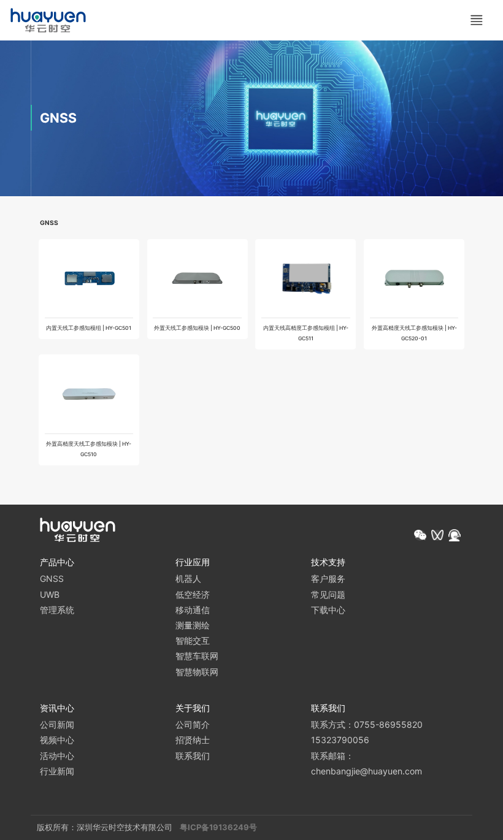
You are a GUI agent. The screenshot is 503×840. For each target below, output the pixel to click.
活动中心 (57, 755)
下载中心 (328, 610)
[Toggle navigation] (477, 20)
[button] (420, 535)
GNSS (52, 578)
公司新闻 (57, 724)
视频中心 (57, 740)
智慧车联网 (196, 656)
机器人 (188, 578)
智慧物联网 (196, 671)
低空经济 (192, 594)
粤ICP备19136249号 (218, 827)
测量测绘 (192, 625)
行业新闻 (57, 771)
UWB (50, 594)
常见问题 (328, 594)
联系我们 (192, 755)
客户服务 (328, 578)
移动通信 (192, 610)
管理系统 (57, 610)
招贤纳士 (192, 740)
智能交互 (192, 640)
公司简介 (192, 724)
